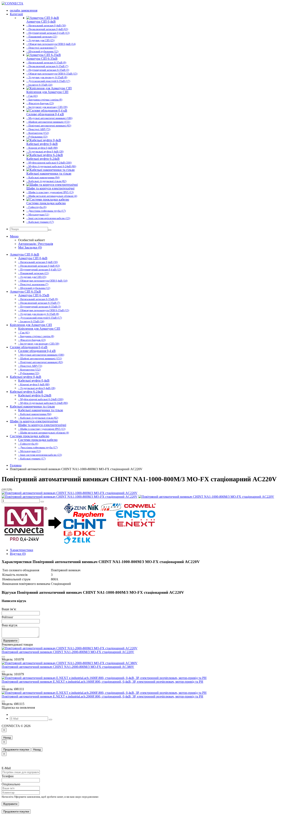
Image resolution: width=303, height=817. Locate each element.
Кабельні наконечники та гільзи (32, 406)
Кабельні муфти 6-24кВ (26, 391)
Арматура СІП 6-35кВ (25, 291)
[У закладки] (42, 501)
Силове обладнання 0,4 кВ (28, 347)
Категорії (16, 14)
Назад (7, 737)
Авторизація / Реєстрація (35, 243)
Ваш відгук (10, 625)
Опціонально (11, 784)
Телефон (8, 776)
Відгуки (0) (18, 553)
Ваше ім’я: (9, 609)
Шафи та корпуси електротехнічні (34, 421)
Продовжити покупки (16, 749)
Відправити (10, 640)
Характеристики (21, 550)
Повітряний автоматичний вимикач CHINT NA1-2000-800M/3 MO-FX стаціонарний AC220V (68, 652)
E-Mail (6, 768)
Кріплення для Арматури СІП (31, 325)
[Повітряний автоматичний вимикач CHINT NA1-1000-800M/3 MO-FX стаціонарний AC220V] (69, 493)
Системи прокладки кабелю (29, 436)
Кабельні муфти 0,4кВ (25, 377)
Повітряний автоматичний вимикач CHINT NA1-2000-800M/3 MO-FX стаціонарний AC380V (68, 667)
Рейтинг (7, 617)
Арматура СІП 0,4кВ (24, 254)
